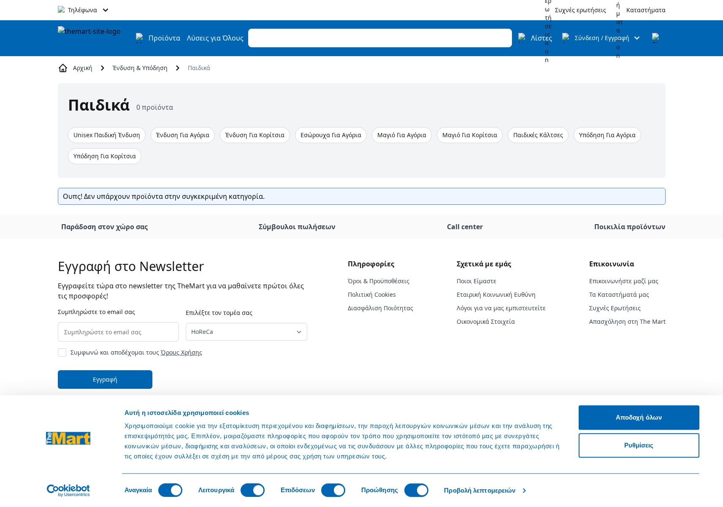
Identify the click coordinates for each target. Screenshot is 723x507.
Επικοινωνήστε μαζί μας (623, 281)
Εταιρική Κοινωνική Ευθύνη (496, 294)
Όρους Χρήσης (181, 352)
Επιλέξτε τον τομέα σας (219, 313)
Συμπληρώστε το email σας (96, 312)
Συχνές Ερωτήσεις (615, 308)
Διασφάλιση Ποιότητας (380, 308)
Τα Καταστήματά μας (619, 294)
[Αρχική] (94, 38)
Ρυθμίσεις (639, 445)
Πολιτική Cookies (372, 294)
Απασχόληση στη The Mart (627, 321)
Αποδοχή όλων (639, 417)
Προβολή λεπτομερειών (479, 490)
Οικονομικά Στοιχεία (486, 321)
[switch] (253, 490)
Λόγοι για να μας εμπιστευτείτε (501, 308)
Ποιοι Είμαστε (476, 281)
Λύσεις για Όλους (215, 38)
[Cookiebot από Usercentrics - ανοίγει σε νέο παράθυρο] (68, 490)
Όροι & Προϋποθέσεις (378, 281)
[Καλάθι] (657, 38)
